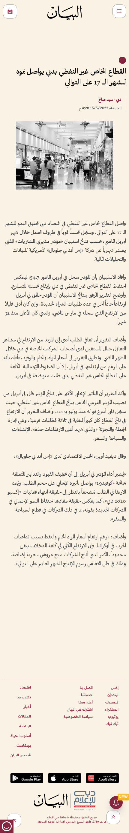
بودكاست (23, 745)
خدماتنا (87, 694)
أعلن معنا (85, 702)
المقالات (24, 716)
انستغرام (111, 709)
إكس (114, 687)
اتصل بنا (86, 687)
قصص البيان (20, 755)
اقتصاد (25, 687)
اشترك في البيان (80, 709)
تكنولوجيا (23, 697)
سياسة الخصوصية (78, 716)
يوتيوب (113, 716)
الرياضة (25, 726)
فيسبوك (111, 702)
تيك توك (112, 723)
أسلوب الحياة (20, 735)
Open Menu (119, 11)
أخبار (27, 706)
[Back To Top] (113, 817)
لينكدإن (112, 694)
